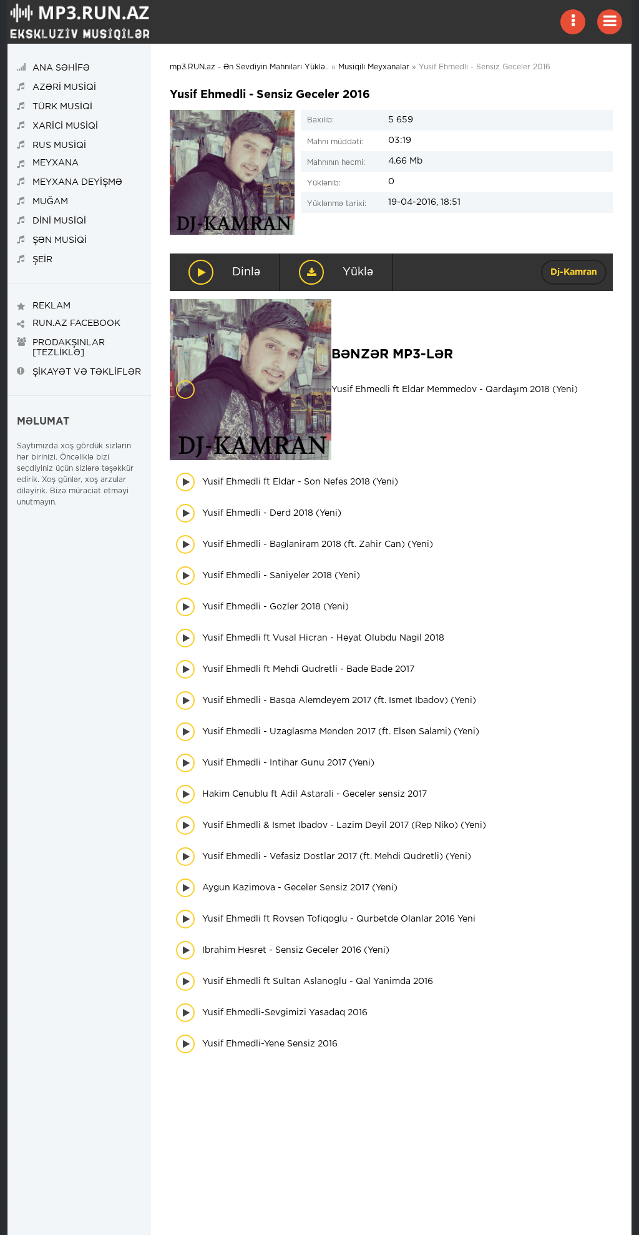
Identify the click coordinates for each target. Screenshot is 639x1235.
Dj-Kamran (573, 272)
